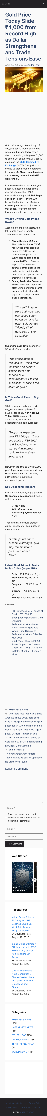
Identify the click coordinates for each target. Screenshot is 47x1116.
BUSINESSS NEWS (18, 709)
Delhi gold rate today (20, 713)
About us (9, 1103)
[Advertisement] (23, 119)
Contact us (21, 1103)
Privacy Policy (12, 1107)
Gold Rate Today (21, 729)
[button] (44, 4)
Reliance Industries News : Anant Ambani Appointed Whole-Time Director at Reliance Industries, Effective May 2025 (27, 631)
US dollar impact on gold (24, 733)
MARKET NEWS (27, 1112)
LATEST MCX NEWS (22, 1027)
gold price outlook (26, 721)
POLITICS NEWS (20, 1039)
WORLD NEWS (19, 1052)
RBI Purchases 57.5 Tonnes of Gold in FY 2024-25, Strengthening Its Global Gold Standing (23, 741)
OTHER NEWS (19, 1035)
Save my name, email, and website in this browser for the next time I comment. (24, 817)
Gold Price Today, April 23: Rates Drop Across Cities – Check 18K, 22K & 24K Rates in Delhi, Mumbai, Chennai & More (27, 648)
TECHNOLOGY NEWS (23, 1044)
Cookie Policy (35, 1103)
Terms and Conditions (31, 1107)
